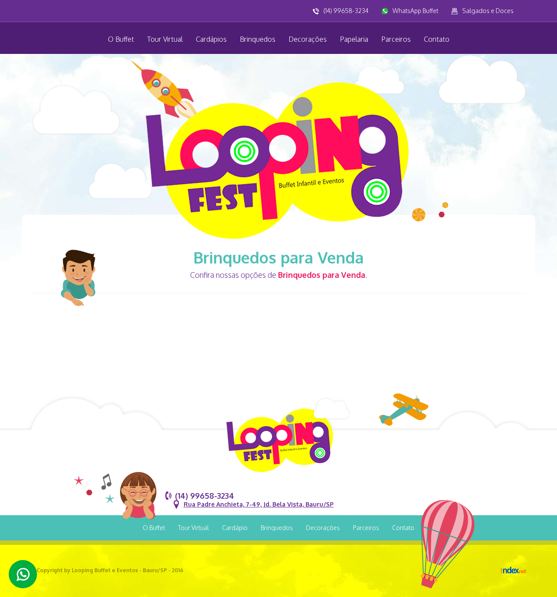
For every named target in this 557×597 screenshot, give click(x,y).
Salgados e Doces (487, 10)
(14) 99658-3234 (346, 10)
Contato (437, 39)
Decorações (308, 39)
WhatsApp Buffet (415, 10)
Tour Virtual (165, 39)
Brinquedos (257, 39)
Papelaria (354, 39)
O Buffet (121, 39)
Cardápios (211, 39)
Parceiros (396, 39)
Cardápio (235, 527)
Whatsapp (23, 574)
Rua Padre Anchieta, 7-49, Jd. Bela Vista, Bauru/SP (259, 504)
